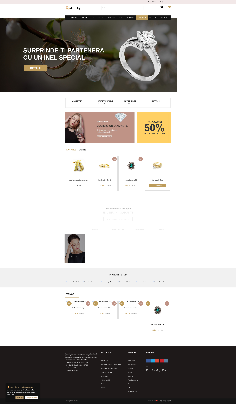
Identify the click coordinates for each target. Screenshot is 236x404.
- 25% (140, 159)
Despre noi (153, 18)
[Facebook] (66, 2)
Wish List (130, 368)
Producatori (104, 376)
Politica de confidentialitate (109, 368)
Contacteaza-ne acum (118, 219)
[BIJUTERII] (75, 248)
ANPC (130, 388)
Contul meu (131, 360)
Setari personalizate (32, 398)
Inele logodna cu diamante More (78, 180)
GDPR (130, 372)
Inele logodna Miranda (104, 180)
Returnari (131, 376)
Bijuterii (74, 18)
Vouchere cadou (133, 380)
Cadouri (130, 18)
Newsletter (131, 384)
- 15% (114, 159)
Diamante (86, 18)
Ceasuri (121, 18)
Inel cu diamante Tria (131, 180)
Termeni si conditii (106, 372)
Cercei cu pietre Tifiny (104, 308)
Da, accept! (19, 398)
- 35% (114, 303)
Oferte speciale (105, 380)
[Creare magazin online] (165, 401)
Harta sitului (104, 384)
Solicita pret (158, 185)
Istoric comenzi (132, 364)
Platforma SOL (132, 391)
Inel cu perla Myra (157, 180)
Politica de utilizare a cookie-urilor (111, 364)
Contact (163, 18)
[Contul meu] (156, 8)
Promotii (142, 18)
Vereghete (112, 18)
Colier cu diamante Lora (131, 308)
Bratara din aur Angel (78, 308)
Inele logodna (98, 18)
